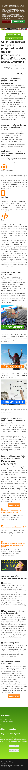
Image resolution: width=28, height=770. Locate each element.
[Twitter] (21, 73)
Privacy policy (12, 762)
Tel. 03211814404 (14, 745)
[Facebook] (18, 73)
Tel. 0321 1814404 (13, 35)
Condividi (3, 763)
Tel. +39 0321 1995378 (14, 38)
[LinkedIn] (25, 73)
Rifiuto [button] (6, 21)
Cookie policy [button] (12, 18)
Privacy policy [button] (20, 18)
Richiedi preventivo (14, 750)
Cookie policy (4, 762)
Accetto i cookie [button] (18, 21)
